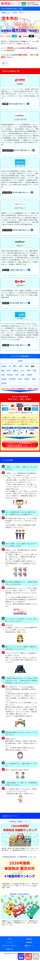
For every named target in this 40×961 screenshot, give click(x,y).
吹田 (21, 366)
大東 (3, 375)
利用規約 (29, 942)
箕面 (26, 366)
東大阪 (9, 375)
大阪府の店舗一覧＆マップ (15, 270)
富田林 (3, 379)
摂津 (28, 370)
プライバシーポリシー (9, 946)
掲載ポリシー (29, 946)
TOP (9, 939)
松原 (22, 375)
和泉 (20, 379)
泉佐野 (3, 383)
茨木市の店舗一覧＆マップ (15, 104)
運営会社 (29, 939)
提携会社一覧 (27, 412)
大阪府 (20, 361)
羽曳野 (29, 375)
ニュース (10, 942)
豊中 (15, 366)
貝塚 (33, 379)
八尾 (16, 375)
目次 (3, 63)
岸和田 (26, 379)
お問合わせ (9, 949)
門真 (34, 370)
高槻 (3, 370)
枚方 (9, 370)
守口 (22, 370)
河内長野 (12, 379)
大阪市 (3, 366)
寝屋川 (15, 370)
